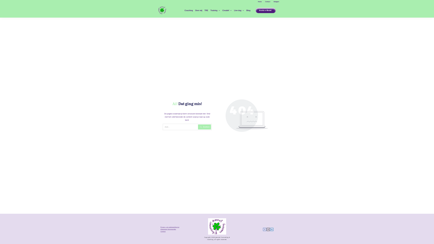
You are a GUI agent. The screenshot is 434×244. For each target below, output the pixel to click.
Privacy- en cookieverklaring (169, 227)
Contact (163, 231)
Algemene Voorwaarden (168, 229)
